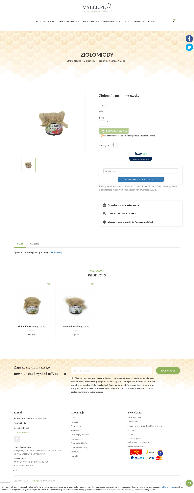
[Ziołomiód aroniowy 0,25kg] (75, 304)
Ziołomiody (56, 252)
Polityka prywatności (80, 434)
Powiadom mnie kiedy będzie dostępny (141, 179)
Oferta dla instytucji (79, 447)
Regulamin (75, 430)
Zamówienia (133, 421)
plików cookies (168, 487)
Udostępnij (113, 145)
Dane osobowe (134, 417)
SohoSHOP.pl (34, 481)
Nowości (74, 422)
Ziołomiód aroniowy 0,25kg (75, 326)
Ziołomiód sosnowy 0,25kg (31, 326)
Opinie (34, 243)
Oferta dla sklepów (79, 443)
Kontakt (74, 456)
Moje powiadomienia (137, 446)
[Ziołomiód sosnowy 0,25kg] (31, 304)
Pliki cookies (76, 439)
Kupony (131, 434)
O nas (73, 417)
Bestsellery (76, 426)
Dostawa (75, 451)
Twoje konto (135, 412)
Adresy (131, 430)
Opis (20, 243)
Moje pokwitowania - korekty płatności (145, 426)
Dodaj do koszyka (114, 131)
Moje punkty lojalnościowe (139, 442)
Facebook (17, 439)
